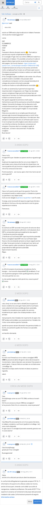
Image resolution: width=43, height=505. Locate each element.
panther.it (28, 198)
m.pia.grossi (11, 393)
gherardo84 (10, 300)
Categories (14, 8)
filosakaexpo (11, 20)
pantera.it (20, 198)
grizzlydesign (11, 352)
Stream (2, 8)
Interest (8, 8)
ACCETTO (37, 501)
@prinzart (5, 23)
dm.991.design (11, 472)
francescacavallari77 (13, 151)
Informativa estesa (7, 497)
